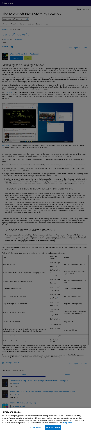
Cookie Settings (35, 427)
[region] (45, 419)
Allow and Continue (53, 427)
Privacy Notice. (67, 423)
